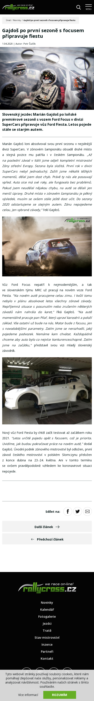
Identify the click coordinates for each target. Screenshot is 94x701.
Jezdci (47, 623)
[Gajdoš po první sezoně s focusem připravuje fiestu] (47, 79)
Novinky (17, 20)
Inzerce (47, 644)
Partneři (47, 651)
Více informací (28, 695)
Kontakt (47, 658)
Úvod (8, 20)
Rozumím (59, 695)
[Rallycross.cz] (18, 7)
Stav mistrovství (47, 637)
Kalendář (47, 609)
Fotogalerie (47, 616)
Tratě (47, 630)
